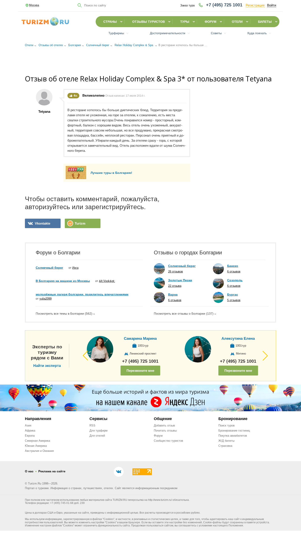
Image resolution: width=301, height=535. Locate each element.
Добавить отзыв (164, 425)
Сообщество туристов (168, 440)
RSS (92, 425)
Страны (110, 21)
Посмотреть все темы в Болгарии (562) (65, 313)
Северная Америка (37, 440)
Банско (232, 266)
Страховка (225, 445)
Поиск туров (226, 425)
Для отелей (97, 435)
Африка (30, 430)
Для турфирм (98, 430)
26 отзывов (175, 271)
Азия (28, 425)
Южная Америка (36, 445)
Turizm (80, 223)
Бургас (232, 294)
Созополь (235, 280)
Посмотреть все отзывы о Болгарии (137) (185, 313)
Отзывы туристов (148, 21)
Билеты (265, 21)
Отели (237, 21)
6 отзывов (174, 300)
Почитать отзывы (165, 430)
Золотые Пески (180, 280)
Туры (184, 21)
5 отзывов (233, 300)
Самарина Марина (140, 338)
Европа (30, 435)
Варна (173, 294)
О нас (29, 471)
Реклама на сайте (51, 471)
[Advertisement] (150, 61)
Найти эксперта (47, 366)
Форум (210, 21)
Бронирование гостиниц (234, 430)
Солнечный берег (49, 267)
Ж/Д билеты (226, 440)
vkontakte (42, 223)
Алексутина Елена (238, 338)
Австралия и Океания (39, 450)
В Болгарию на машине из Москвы (63, 281)
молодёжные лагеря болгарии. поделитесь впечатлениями (82, 294)
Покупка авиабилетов (232, 435)
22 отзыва (174, 285)
